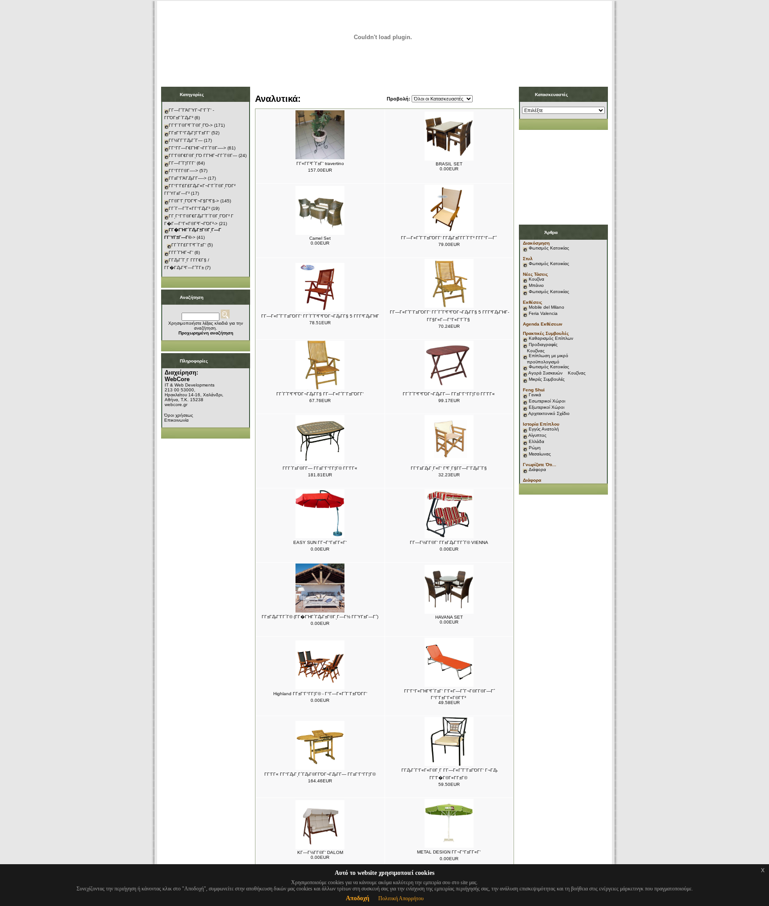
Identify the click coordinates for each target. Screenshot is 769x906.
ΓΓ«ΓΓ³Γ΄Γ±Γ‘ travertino (320, 163)
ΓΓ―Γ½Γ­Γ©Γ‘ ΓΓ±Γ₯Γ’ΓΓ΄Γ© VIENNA (449, 542)
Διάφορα (537, 469)
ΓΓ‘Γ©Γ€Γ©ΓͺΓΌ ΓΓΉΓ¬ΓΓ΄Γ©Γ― (203, 155)
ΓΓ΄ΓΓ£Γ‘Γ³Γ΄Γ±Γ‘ (188, 244)
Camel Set (320, 238)
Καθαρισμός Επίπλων (550, 338)
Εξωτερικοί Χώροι (546, 407)
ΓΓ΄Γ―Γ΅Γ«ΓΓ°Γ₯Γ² (189, 208)
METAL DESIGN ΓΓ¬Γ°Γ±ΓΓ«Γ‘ (449, 852)
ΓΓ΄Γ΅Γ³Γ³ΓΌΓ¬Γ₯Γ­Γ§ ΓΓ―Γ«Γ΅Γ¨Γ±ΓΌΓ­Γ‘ (320, 393)
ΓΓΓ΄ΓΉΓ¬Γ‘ (181, 252)
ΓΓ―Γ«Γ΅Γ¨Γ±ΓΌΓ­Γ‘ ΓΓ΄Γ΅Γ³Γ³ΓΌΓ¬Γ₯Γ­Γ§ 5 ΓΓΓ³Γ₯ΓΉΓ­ (320, 316)
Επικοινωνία (176, 420)
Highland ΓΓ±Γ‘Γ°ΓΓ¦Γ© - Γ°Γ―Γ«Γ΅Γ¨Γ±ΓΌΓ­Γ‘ (320, 693)
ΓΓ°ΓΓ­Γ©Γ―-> (183, 170)
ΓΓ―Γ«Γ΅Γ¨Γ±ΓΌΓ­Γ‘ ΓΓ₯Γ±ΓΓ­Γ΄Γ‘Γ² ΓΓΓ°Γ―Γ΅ (449, 237)
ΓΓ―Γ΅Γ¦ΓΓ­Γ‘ (182, 163)
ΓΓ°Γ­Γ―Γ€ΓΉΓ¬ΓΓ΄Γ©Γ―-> (197, 147)
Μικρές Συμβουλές (547, 379)
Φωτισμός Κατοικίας (549, 248)
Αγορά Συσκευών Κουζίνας (557, 372)
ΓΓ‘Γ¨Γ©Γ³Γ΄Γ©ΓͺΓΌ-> (191, 125)
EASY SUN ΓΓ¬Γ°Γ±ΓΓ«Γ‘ (320, 542)
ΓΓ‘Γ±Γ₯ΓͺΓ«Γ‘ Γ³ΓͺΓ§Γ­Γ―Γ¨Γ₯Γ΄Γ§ (449, 468)
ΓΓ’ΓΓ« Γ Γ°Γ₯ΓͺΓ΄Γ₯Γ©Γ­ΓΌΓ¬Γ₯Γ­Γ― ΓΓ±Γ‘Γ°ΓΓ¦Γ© (320, 774)
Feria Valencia (543, 313)
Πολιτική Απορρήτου (401, 898)
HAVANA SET (449, 617)
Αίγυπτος (537, 435)
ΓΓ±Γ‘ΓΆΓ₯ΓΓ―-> (187, 178)
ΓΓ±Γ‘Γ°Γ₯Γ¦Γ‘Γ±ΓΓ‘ (189, 132)
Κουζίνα (536, 279)
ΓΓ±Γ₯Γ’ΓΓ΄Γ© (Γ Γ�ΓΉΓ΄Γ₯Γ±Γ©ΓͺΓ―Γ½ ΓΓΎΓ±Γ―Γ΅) (320, 616)
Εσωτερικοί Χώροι (547, 401)
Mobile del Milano (546, 307)
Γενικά (535, 394)
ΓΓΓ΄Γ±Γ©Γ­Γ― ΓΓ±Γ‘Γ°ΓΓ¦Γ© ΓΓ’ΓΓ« (320, 468)
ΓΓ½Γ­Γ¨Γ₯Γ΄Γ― (185, 140)
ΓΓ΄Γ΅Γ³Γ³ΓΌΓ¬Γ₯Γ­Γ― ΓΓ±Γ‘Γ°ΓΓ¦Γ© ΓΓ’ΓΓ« (449, 393)
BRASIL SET (449, 163)
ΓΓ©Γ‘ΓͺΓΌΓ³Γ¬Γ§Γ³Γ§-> (194, 200)
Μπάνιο (536, 285)
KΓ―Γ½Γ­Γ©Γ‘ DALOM (320, 852)
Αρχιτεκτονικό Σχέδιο (549, 413)
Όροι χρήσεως (178, 415)
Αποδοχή (357, 898)
